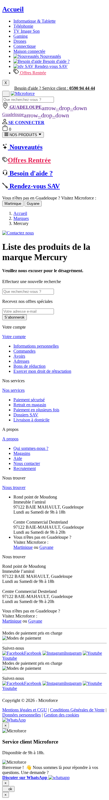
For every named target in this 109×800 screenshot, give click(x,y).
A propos (10, 438)
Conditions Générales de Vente (77, 710)
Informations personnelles (36, 346)
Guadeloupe (35, 114)
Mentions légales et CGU (24, 710)
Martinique (12, 203)
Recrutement (24, 468)
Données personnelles (21, 715)
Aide (17, 458)
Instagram (73, 653)
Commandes (24, 351)
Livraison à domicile (31, 419)
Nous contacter (26, 463)
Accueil (13, 9)
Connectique (24, 46)
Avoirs (19, 356)
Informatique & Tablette (34, 21)
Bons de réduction (29, 366)
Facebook (32, 653)
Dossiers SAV (25, 414)
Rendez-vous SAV (51, 66)
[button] (36, 777)
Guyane (33, 203)
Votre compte (14, 336)
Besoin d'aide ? (56, 61)
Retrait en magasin (29, 404)
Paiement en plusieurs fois (36, 409)
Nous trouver (13, 487)
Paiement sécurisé (29, 399)
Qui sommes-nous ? (30, 448)
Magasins (21, 453)
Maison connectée (29, 51)
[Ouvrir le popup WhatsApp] (14, 720)
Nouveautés (50, 56)
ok (8, 789)
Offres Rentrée (32, 72)
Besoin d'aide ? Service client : (54, 88)
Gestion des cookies (61, 715)
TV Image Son (26, 31)
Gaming (20, 36)
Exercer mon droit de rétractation (42, 371)
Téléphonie (23, 26)
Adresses (21, 361)
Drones (19, 41)
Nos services (13, 390)
